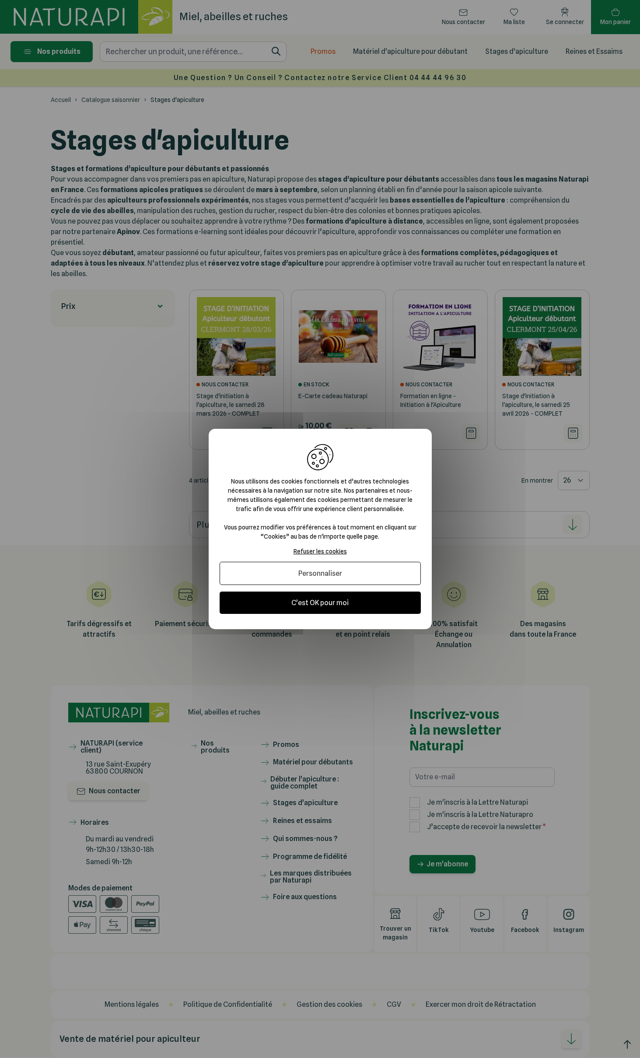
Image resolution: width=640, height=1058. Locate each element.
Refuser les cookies (320, 551)
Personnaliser (320, 573)
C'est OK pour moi (320, 603)
